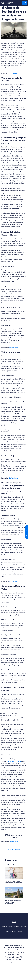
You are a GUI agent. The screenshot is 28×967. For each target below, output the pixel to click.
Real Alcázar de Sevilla (14, 761)
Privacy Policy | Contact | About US (14, 931)
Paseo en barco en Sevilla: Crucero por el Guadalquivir (13, 902)
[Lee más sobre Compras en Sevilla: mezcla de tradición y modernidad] (14, 873)
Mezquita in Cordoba (13, 955)
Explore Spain (14, 962)
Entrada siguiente (14, 849)
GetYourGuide (13, 73)
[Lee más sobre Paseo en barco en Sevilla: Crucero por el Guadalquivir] (14, 892)
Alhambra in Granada (12, 957)
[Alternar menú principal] (20, 3)
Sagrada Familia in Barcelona (13, 952)
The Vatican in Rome (14, 950)
